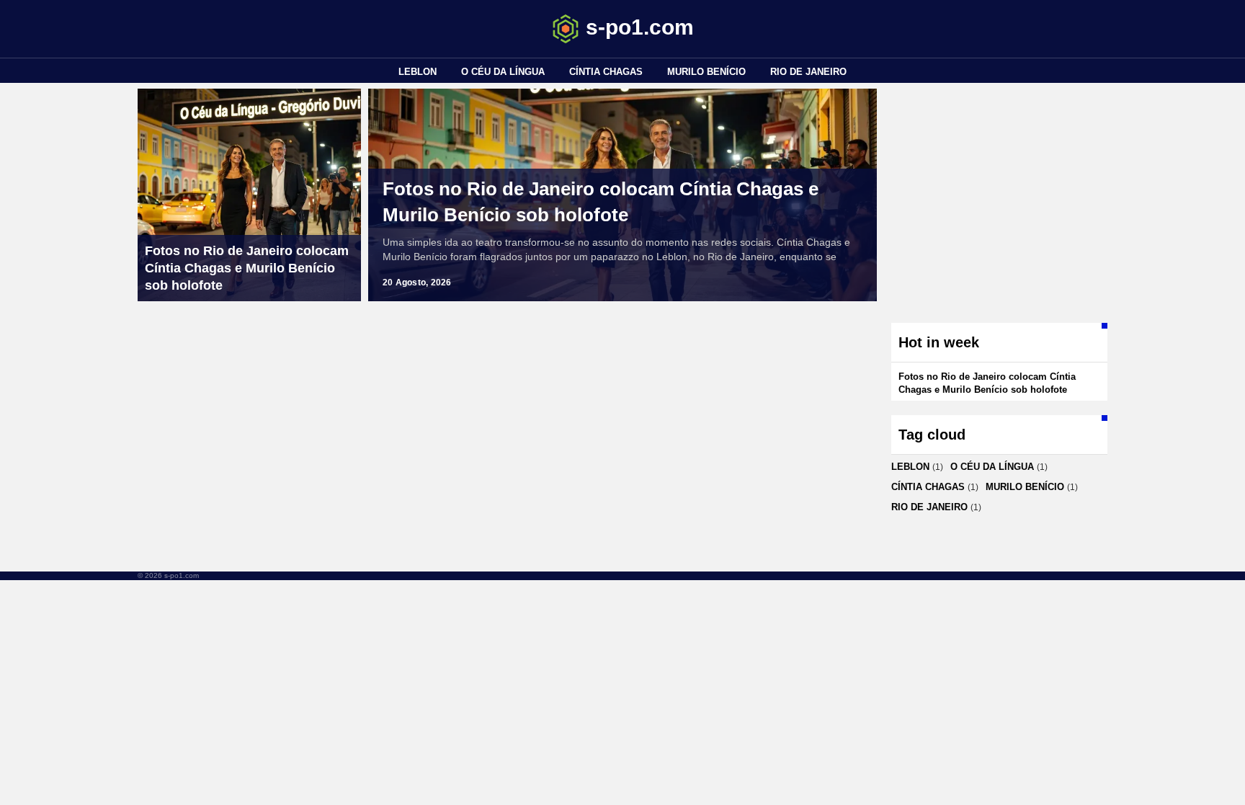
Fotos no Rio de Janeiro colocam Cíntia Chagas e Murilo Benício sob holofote (600, 202)
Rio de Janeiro (808, 71)
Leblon (417, 71)
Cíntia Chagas (606, 71)
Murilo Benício (706, 71)
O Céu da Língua (503, 71)
